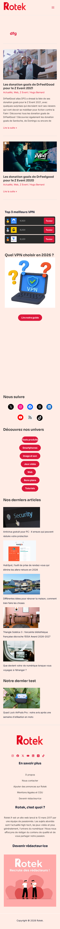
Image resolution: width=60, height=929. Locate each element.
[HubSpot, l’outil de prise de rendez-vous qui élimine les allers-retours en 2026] (19, 550)
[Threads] (40, 407)
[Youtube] (28, 755)
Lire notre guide (30, 317)
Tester (49, 221)
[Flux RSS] (30, 417)
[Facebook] (30, 407)
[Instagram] (20, 407)
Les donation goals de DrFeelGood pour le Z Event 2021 (28, 86)
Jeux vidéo (30, 464)
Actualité (7, 92)
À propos (30, 774)
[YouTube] (20, 417)
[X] (11, 407)
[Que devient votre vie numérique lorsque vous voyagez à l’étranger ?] (18, 651)
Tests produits (30, 439)
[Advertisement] (30, 358)
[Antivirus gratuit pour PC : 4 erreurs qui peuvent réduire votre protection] (21, 517)
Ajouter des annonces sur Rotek (30, 786)
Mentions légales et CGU (30, 792)
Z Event (24, 92)
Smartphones (30, 447)
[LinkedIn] (49, 407)
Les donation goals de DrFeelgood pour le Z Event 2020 (28, 178)
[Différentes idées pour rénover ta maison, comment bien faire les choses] (21, 584)
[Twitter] (23, 755)
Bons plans (30, 480)
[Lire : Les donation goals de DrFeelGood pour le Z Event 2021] (30, 64)
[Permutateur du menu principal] (53, 7)
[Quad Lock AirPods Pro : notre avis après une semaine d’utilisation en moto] (21, 698)
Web (16, 92)
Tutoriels (30, 488)
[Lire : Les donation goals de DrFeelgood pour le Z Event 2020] (30, 156)
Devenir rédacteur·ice (30, 798)
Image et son (30, 456)
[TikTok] (40, 418)
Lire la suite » (10, 127)
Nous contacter (30, 780)
